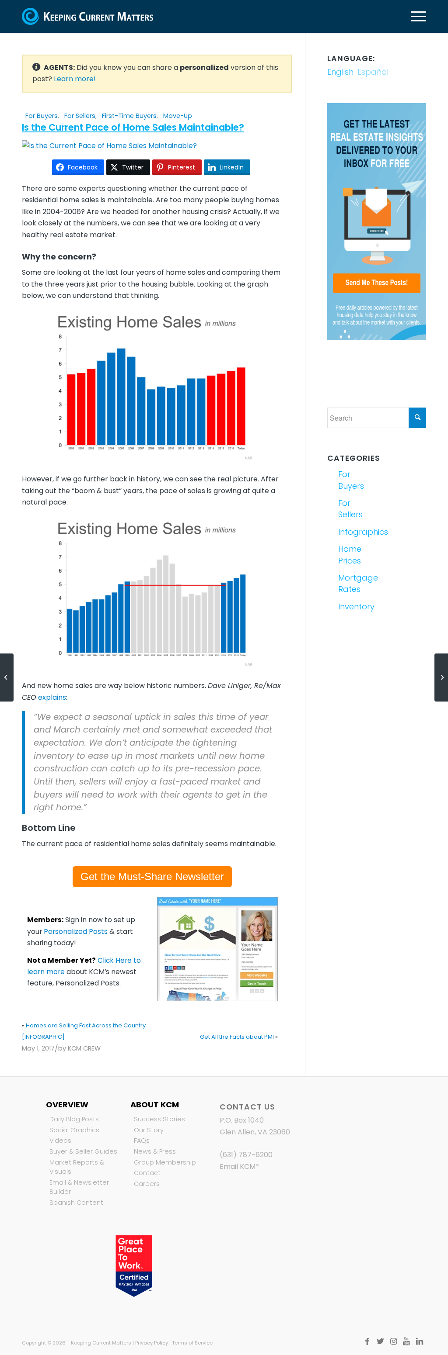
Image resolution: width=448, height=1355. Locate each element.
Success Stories (159, 1119)
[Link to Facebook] (367, 1341)
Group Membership (165, 1162)
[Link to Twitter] (380, 1341)
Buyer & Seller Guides (83, 1151)
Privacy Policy (151, 1342)
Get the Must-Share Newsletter (152, 876)
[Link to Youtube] (406, 1341)
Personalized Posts (76, 931)
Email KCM (238, 1166)
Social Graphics (74, 1130)
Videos (60, 1140)
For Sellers (79, 115)
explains (52, 697)
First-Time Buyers (129, 115)
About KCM (154, 1104)
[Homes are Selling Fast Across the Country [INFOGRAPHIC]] (7, 677)
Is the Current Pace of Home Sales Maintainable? (133, 127)
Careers (147, 1183)
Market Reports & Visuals (76, 1167)
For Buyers (41, 115)
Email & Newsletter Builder (79, 1187)
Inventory (356, 606)
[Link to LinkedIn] (419, 1341)
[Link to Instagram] (393, 1341)
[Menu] (415, 16)
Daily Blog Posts (74, 1119)
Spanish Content (76, 1202)
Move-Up (177, 115)
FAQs (142, 1140)
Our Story (149, 1130)
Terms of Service (192, 1342)
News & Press (155, 1151)
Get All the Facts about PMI (237, 1037)
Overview (67, 1104)
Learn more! (75, 79)
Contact (147, 1172)
